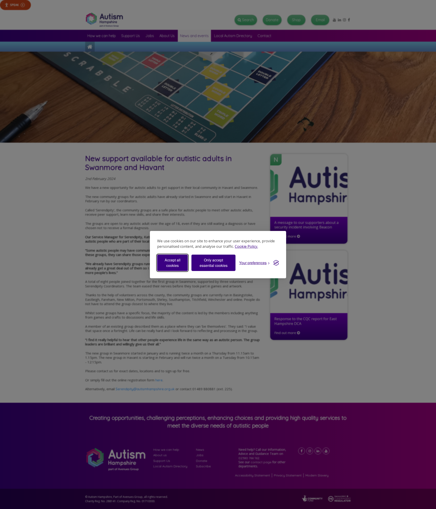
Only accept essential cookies (214, 262)
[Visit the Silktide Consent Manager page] (276, 263)
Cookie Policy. (246, 246)
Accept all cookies (173, 262)
